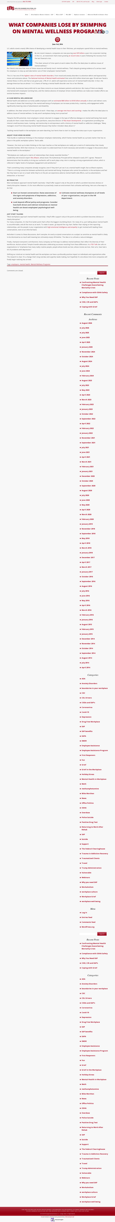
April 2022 (86, 423)
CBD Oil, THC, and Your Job (83, 1)
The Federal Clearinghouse (93, 849)
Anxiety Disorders (89, 683)
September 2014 (88, 653)
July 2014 (85, 663)
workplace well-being (91, 901)
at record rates (74, 56)
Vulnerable (86, 873)
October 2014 (87, 648)
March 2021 (86, 462)
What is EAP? (59, 14)
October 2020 (87, 481)
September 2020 (88, 486)
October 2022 (87, 414)
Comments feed (88, 922)
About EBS (27, 1209)
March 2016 (86, 610)
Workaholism (87, 887)
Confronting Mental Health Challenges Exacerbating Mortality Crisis (94, 285)
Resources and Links (43, 1211)
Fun (83, 760)
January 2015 (87, 634)
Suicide (85, 839)
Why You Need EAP (90, 297)
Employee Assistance (79, 14)
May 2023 (85, 390)
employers (15, 264)
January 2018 (87, 553)
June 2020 (86, 500)
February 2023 (88, 404)
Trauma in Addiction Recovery (95, 853)
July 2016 (85, 591)
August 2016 (87, 586)
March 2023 (86, 399)
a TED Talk (93, 244)
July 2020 (85, 495)
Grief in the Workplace (91, 769)
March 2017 (86, 567)
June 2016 (86, 596)
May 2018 (85, 538)
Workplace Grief (89, 896)
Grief (84, 765)
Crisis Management (56, 1209)
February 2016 (88, 615)
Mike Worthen (88, 793)
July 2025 (85, 332)
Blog (93, 1)
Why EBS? (68, 14)
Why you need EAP (89, 882)
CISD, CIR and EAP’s (90, 302)
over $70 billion (78, 53)
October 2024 (87, 356)
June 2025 (86, 337)
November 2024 (88, 352)
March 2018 (86, 548)
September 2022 (88, 419)
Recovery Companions (31, 1211)
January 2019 (87, 524)
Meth (84, 784)
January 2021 (87, 471)
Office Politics (88, 803)
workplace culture (89, 892)
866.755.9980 (27, 2)
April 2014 (86, 667)
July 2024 (85, 366)
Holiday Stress (88, 774)
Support (85, 844)
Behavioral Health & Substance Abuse (98, 14)
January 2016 (87, 620)
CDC (83, 693)
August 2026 (87, 323)
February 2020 (88, 519)
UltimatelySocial (69, 1217)
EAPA (84, 736)
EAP (83, 726)
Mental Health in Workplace (94, 779)
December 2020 (88, 476)
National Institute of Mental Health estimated (48, 78)
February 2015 (88, 629)
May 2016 (85, 600)
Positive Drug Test (90, 822)
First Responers (88, 755)
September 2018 (88, 533)
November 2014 (88, 643)
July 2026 (85, 328)
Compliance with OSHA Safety (95, 292)
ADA (83, 679)
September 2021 (88, 443)
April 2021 (86, 457)
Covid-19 (85, 712)
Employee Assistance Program (95, 750)
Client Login (99, 1)
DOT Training (76, 1209)
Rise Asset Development (72, 121)
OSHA (84, 808)
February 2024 (88, 376)
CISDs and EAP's (88, 702)
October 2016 (87, 576)
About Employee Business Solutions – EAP (42, 14)
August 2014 (87, 658)
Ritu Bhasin (35, 158)
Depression (86, 717)
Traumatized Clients (91, 858)
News (84, 798)
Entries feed (87, 917)
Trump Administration (92, 868)
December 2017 (88, 557)
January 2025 (87, 347)
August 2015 (87, 624)
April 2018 (86, 543)
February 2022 (88, 428)
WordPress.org (88, 927)
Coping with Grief (89, 307)
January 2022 (87, 433)
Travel (84, 863)
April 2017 (86, 562)
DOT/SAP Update (66, 1)
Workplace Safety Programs (86, 1209)
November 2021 (88, 438)
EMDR (84, 741)
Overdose (86, 812)
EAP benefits (87, 731)
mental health (25, 264)
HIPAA (50, 1211)
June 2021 (86, 452)
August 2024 (87, 361)
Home (26, 14)
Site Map (87, 1211)
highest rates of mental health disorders (39, 76)
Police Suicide (87, 817)
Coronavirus (87, 707)
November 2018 (88, 529)
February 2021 (88, 466)
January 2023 (87, 409)
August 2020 (87, 490)
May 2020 (85, 505)
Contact (106, 1)
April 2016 (86, 605)
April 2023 (86, 395)
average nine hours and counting (69, 111)
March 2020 (86, 514)
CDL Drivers (87, 698)
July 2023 (85, 385)
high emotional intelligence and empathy (62, 227)
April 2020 (86, 509)
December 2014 (88, 639)
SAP (73, 1)
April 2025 (86, 342)
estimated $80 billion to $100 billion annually (70, 101)
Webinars (86, 877)
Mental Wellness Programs (40, 264)
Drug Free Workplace (91, 722)
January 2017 (87, 572)
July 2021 (85, 447)
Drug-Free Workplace (67, 1209)
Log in (84, 912)
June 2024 (86, 371)
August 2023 (87, 380)
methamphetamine (90, 789)
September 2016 (88, 581)
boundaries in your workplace (95, 688)
